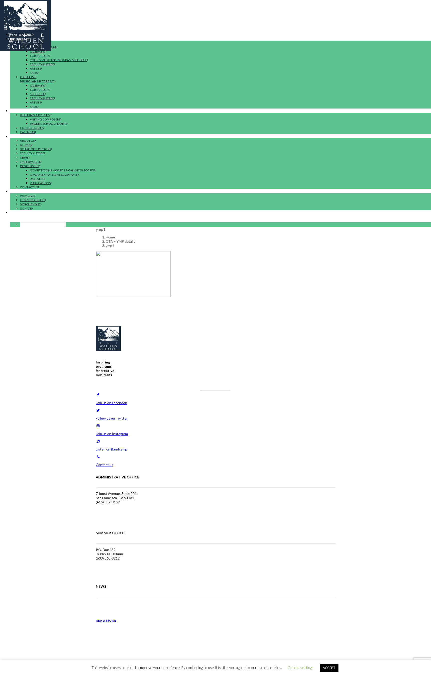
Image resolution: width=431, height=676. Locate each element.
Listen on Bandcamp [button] (111, 449)
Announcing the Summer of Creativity (127, 605)
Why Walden (21, 34)
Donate (26, 208)
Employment (30, 162)
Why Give (27, 196)
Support (18, 191)
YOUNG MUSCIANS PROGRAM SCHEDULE (58, 60)
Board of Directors (35, 149)
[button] (19, 220)
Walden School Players (48, 123)
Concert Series (31, 128)
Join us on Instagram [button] (112, 434)
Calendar (27, 132)
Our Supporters (32, 200)
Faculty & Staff (42, 64)
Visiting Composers (45, 119)
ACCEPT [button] (329, 668)
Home (110, 237)
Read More (106, 620)
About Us (27, 140)
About (16, 136)
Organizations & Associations (54, 174)
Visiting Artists (35, 115)
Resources (29, 166)
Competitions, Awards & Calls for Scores (62, 170)
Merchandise (30, 204)
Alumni (25, 145)
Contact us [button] (104, 464)
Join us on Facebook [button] (111, 403)
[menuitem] (220, 34)
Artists (35, 68)
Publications (40, 183)
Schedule (37, 94)
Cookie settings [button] (301, 667)
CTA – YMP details (120, 241)
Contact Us (29, 187)
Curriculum (39, 56)
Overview (37, 51)
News (24, 157)
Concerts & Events (27, 111)
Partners (37, 179)
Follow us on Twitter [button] (112, 418)
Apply (15, 213)
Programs (19, 39)
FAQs (33, 73)
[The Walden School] (215, 14)
